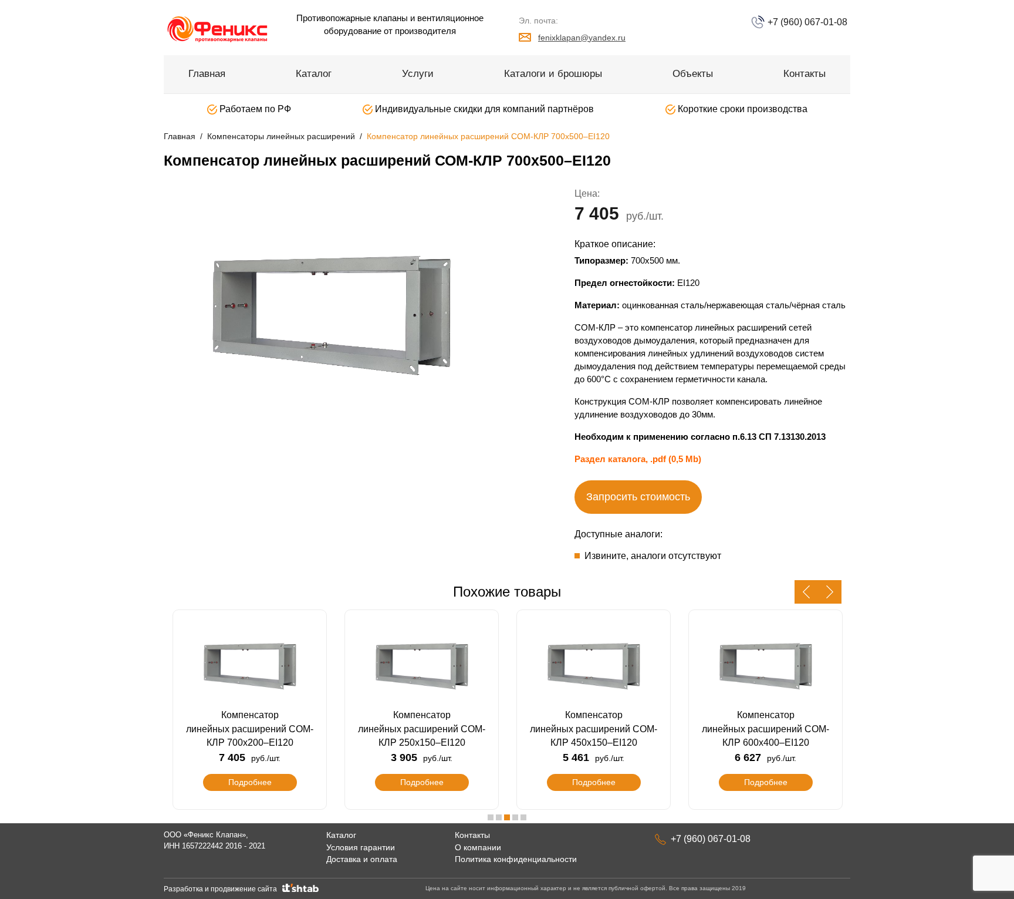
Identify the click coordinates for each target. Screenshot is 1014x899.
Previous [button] (806, 592)
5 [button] (523, 817)
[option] (331, 313)
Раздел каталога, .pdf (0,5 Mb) (637, 459)
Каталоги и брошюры (553, 73)
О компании (478, 847)
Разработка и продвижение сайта (222, 889)
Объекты (692, 73)
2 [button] (499, 817)
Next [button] (829, 592)
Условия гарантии (360, 847)
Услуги (418, 73)
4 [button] (515, 817)
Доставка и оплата (361, 859)
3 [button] (507, 817)
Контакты (804, 73)
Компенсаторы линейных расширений (281, 136)
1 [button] (491, 817)
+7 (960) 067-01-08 (806, 22)
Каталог (314, 73)
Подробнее (250, 782)
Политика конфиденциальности (516, 859)
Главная (206, 73)
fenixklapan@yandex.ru (582, 37)
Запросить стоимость (638, 497)
